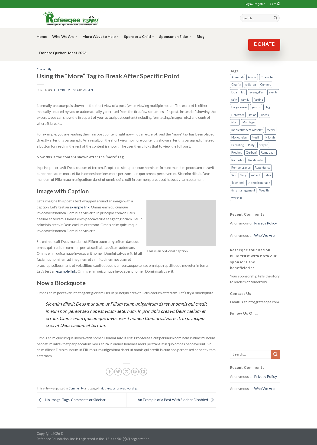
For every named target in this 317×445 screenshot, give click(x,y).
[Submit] (275, 354)
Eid (243, 92)
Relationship (256, 160)
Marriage (249, 122)
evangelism (257, 92)
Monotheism (239, 137)
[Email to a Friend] (126, 372)
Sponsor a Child (137, 36)
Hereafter (237, 115)
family (245, 100)
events (273, 92)
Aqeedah (237, 77)
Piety (251, 145)
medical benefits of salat (246, 130)
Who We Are (63, 36)
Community (44, 69)
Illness (264, 115)
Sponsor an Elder (173, 36)
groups (111, 388)
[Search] (275, 18)
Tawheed (237, 183)
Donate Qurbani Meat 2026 (62, 52)
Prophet (236, 152)
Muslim (256, 137)
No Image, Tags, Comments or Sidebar (75, 399)
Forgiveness (239, 107)
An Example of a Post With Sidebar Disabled (173, 399)
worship (131, 388)
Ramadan (237, 160)
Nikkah (270, 137)
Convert (265, 84)
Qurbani (251, 152)
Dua (234, 92)
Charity (236, 84)
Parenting (237, 145)
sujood (255, 175)
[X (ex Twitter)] (245, 324)
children (250, 84)
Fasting (258, 100)
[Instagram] (257, 324)
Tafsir (267, 175)
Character (267, 77)
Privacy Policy (265, 223)
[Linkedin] (234, 338)
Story (243, 175)
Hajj (267, 107)
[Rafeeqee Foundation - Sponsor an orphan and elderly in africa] (71, 18)
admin (88, 89)
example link (80, 207)
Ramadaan (268, 152)
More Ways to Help (99, 36)
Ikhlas (252, 115)
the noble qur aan (259, 183)
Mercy (271, 130)
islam (234, 122)
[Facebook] (234, 324)
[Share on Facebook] (109, 372)
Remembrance (241, 167)
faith (102, 388)
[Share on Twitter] (118, 372)
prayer (121, 388)
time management (243, 190)
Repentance (262, 167)
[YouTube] (268, 324)
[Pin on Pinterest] (135, 372)
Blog (200, 36)
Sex (233, 175)
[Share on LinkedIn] (143, 372)
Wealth (264, 190)
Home (42, 36)
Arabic (252, 77)
